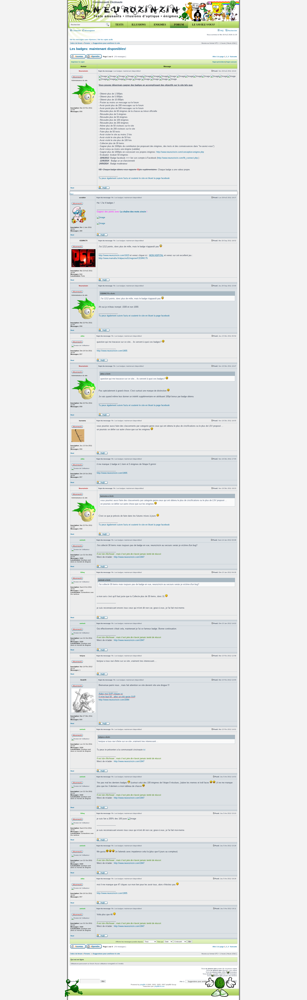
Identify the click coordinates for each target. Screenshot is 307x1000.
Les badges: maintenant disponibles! (98, 49)
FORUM (179, 24)
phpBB (142, 984)
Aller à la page (218, 56)
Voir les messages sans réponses (83, 39)
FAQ (222, 31)
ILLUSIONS (139, 24)
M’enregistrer (89, 31)
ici (144, 749)
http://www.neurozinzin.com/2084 (114, 700)
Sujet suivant (231, 62)
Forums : (87, 43)
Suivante (233, 56)
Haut (72, 188)
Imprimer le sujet (77, 62)
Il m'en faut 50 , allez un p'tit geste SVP (117, 696)
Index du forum (76, 43)
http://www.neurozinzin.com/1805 (112, 350)
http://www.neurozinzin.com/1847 (129, 557)
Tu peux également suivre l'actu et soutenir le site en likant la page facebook (134, 178)
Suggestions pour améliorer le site (106, 43)
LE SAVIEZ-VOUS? (203, 24)
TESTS (119, 24)
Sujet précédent (219, 62)
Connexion (76, 31)
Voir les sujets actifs (105, 39)
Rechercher (232, 31)
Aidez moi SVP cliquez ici (111, 694)
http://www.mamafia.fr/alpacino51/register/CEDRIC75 (123, 258)
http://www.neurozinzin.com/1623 (114, 255)
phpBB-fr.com (159, 986)
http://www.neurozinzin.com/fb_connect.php (177, 158)
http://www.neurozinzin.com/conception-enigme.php (180, 152)
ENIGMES (160, 24)
